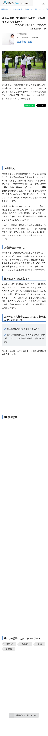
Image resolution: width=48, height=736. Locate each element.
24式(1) (9, 649)
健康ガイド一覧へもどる (26, 715)
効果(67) (9, 644)
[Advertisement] (24, 136)
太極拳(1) (25, 644)
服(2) (40, 644)
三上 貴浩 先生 (24, 41)
